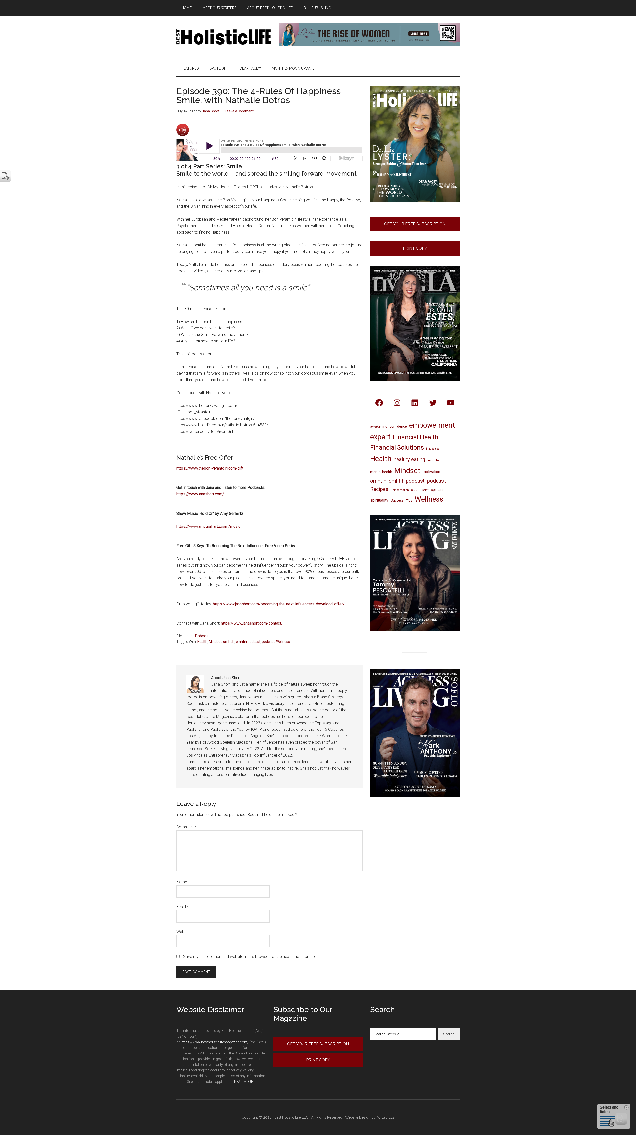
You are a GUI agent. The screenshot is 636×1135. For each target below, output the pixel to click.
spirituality (379, 500)
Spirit (425, 490)
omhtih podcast (248, 642)
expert (380, 437)
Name (183, 882)
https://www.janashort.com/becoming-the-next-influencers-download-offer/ (279, 604)
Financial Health (415, 437)
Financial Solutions (397, 447)
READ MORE (243, 1082)
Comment (186, 827)
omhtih (228, 642)
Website (183, 931)
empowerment (432, 425)
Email (182, 906)
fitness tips (432, 448)
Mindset (215, 642)
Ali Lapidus (385, 1117)
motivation (431, 471)
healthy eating (409, 459)
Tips (409, 500)
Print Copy (415, 248)
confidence (398, 426)
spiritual (437, 489)
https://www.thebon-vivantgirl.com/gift (209, 468)
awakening (378, 426)
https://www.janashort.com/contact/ (252, 623)
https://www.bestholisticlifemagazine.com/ (215, 1042)
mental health (381, 472)
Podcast (201, 636)
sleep (415, 490)
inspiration (433, 460)
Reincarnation (400, 490)
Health (202, 642)
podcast (268, 642)
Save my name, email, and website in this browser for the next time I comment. (251, 956)
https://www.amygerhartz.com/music (208, 526)
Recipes (379, 489)
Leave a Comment (239, 111)
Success (397, 500)
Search (448, 1034)
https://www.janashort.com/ (200, 494)
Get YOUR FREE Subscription (318, 1044)
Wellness (283, 642)
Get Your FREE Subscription (415, 224)
